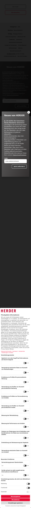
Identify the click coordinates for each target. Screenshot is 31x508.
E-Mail (6, 158)
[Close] (28, 112)
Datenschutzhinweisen (19, 155)
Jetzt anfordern (19, 166)
